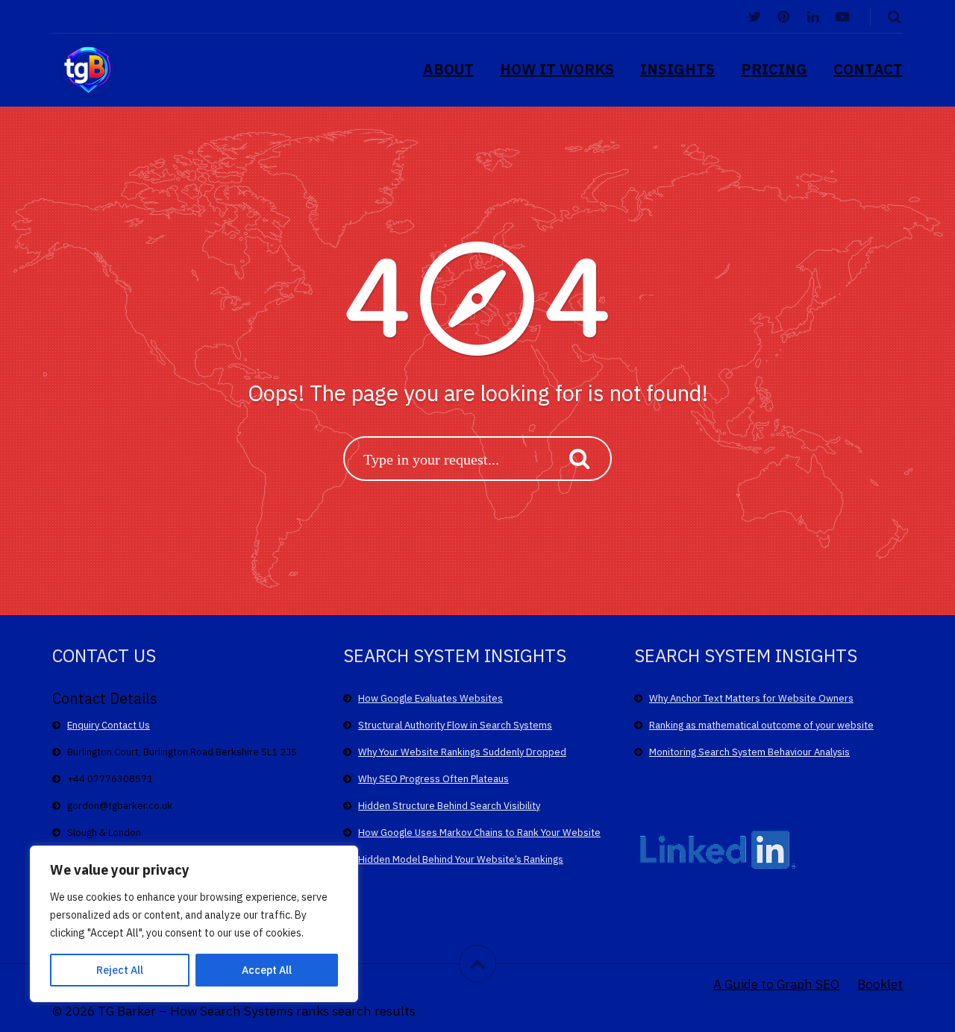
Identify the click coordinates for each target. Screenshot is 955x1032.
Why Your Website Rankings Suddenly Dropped (462, 752)
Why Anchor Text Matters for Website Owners (751, 698)
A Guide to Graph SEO (776, 983)
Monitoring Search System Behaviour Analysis (749, 752)
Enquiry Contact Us (108, 725)
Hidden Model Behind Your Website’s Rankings (460, 859)
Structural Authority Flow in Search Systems (455, 725)
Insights (677, 69)
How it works (557, 69)
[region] (194, 924)
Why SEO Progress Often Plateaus (433, 779)
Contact (868, 69)
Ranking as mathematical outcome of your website (761, 725)
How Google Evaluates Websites (430, 698)
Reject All (119, 970)
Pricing (774, 69)
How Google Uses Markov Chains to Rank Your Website (479, 832)
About (448, 69)
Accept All (267, 970)
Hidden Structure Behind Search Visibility (449, 805)
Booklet (880, 983)
